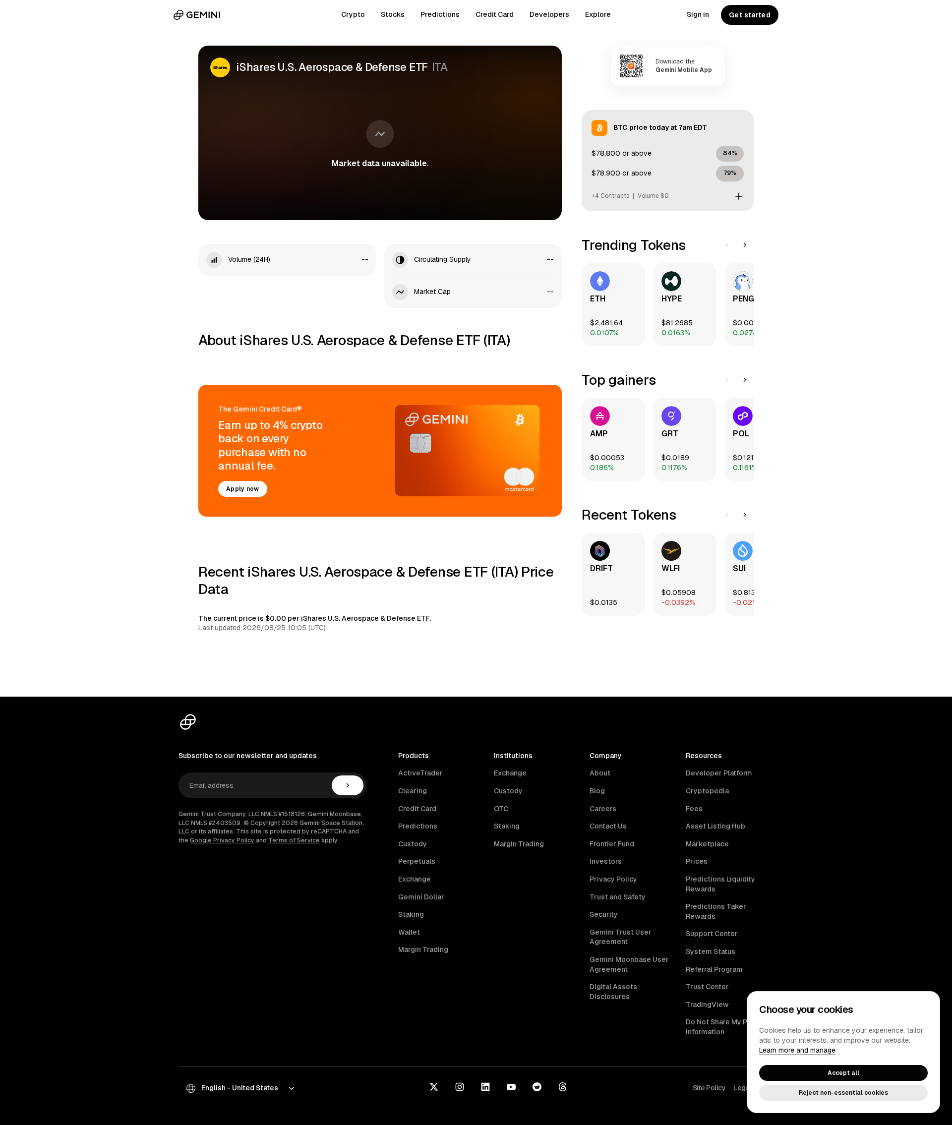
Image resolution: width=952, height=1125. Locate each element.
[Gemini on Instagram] (460, 1088)
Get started (750, 14)
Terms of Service (294, 840)
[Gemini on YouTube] (511, 1088)
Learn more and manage (797, 1050)
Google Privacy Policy (222, 840)
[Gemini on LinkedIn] (485, 1088)
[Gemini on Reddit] (537, 1088)
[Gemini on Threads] (563, 1088)
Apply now (242, 489)
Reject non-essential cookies (843, 1093)
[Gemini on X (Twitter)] (434, 1088)
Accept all (843, 1073)
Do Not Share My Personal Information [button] (729, 1026)
